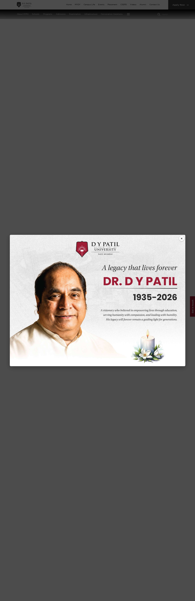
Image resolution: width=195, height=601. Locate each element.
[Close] (181, 238)
